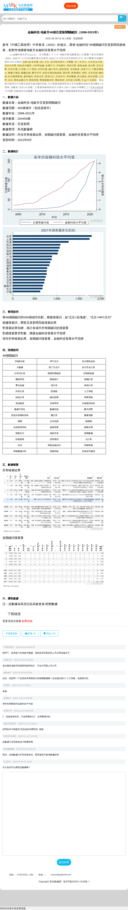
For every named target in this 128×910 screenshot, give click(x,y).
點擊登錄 (27, 621)
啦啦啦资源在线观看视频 (13, 908)
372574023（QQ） (26, 874)
